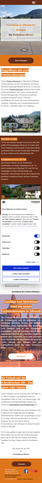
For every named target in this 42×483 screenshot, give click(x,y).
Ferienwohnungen (16, 89)
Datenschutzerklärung (21, 228)
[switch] (37, 242)
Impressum (19, 478)
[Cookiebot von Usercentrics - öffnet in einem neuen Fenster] (31, 202)
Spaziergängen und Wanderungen (21, 405)
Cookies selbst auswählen (21, 274)
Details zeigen (31, 262)
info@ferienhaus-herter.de (13, 475)
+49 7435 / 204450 (11, 477)
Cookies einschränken (21, 279)
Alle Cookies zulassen (21, 268)
